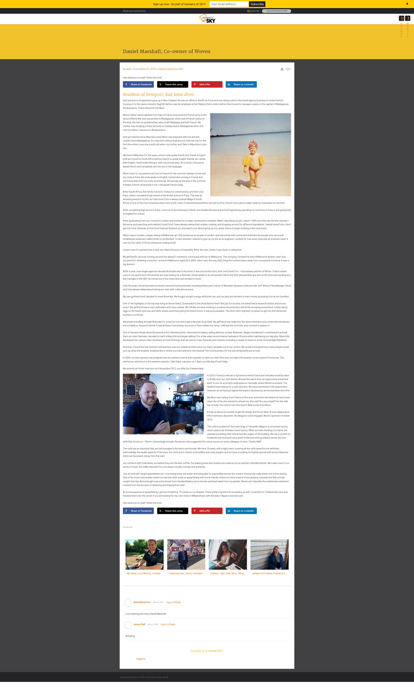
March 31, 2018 (148, 69)
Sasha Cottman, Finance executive (270, 573)
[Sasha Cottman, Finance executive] (270, 554)
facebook (127, 527)
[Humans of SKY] (207, 18)
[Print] (282, 69)
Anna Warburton (142, 602)
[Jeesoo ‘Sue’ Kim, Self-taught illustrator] (228, 554)
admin (129, 69)
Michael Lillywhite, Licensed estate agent (145, 573)
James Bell (139, 624)
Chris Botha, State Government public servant (187, 573)
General (162, 69)
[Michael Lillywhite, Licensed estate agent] (144, 554)
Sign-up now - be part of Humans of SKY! (179, 4)
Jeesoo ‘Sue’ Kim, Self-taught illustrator (228, 573)
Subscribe (255, 11)
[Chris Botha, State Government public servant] (186, 554)
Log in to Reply (173, 602)
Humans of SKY (175, 69)
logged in (141, 658)
